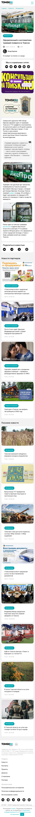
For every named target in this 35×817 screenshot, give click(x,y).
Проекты (4, 769)
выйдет (11, 193)
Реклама (4, 780)
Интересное (19, 8)
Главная (3, 8)
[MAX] (28, 66)
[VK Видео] (11, 66)
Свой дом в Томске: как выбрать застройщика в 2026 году (16, 410)
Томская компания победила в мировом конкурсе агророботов (16, 455)
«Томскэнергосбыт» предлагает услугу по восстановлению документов (16, 574)
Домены (4, 773)
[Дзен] (24, 66)
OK (22, 814)
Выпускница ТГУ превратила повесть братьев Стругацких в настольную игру (15, 494)
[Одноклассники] (19, 66)
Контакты (4, 766)
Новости (11, 8)
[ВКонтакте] (6, 66)
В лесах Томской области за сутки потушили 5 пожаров (16, 690)
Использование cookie (9, 795)
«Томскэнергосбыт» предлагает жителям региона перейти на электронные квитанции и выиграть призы (17, 291)
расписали (7, 227)
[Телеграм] (15, 66)
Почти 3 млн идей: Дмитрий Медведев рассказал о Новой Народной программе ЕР (14, 331)
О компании (5, 776)
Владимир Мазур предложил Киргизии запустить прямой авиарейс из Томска (14, 614)
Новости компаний (11, 286)
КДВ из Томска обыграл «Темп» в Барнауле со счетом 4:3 (16, 653)
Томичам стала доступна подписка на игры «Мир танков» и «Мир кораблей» (17, 534)
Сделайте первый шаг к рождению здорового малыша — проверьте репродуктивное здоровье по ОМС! (17, 371)
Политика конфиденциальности (12, 791)
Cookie (13, 808)
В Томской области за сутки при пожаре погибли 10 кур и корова (16, 728)
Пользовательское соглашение (12, 788)
